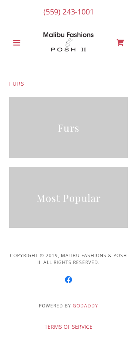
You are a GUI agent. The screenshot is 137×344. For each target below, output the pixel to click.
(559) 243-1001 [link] (68, 11)
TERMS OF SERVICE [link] (68, 326)
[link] (68, 43)
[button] (18, 42)
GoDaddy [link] (85, 305)
